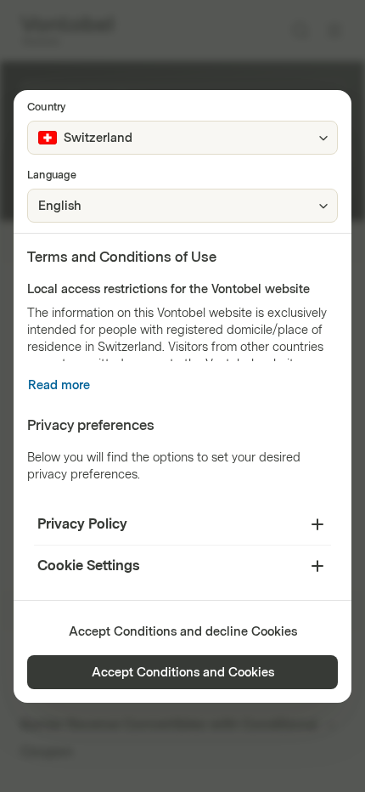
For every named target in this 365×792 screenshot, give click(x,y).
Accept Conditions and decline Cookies (183, 632)
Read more (59, 385)
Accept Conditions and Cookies (183, 672)
